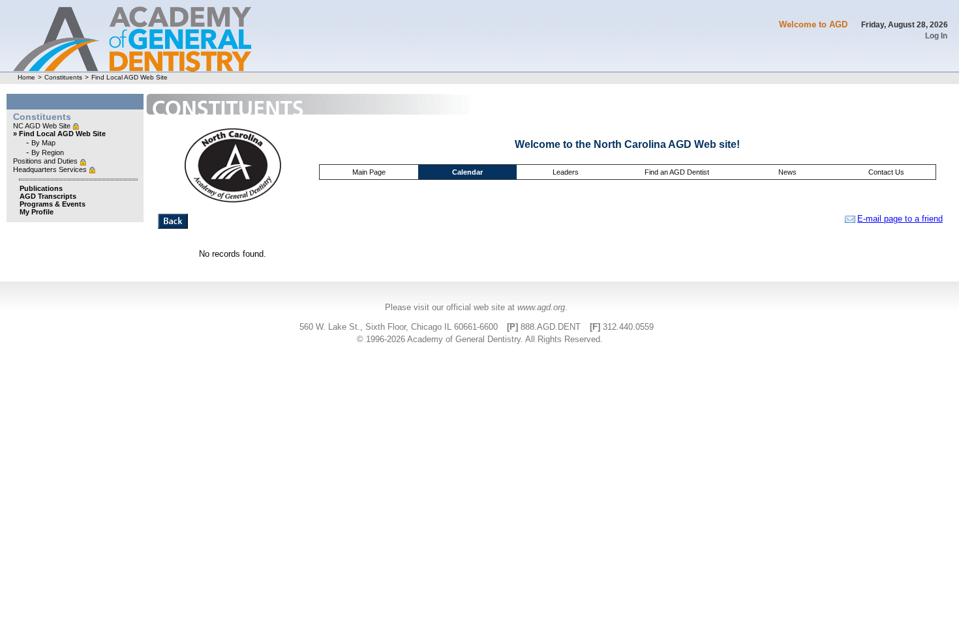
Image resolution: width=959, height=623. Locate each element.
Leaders (566, 172)
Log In (936, 35)
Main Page (369, 172)
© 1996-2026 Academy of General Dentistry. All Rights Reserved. (480, 339)
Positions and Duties (46, 161)
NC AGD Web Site (42, 126)
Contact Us (886, 172)
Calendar (467, 172)
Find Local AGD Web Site (129, 77)
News (787, 172)
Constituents (63, 77)
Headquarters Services (51, 169)
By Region (47, 152)
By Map (43, 143)
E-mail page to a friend (900, 219)
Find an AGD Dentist (677, 172)
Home (26, 77)
